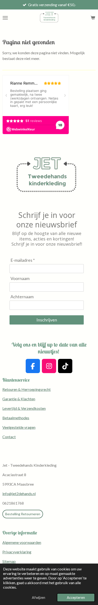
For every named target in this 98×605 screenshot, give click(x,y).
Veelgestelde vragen (18, 427)
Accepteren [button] (76, 598)
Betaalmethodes (15, 417)
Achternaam (22, 296)
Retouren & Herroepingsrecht (26, 389)
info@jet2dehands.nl (19, 493)
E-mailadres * (22, 260)
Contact (9, 436)
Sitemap (9, 561)
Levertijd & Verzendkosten (24, 408)
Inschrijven (46, 319)
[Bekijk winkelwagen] (93, 17)
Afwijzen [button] (38, 598)
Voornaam (19, 278)
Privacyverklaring (16, 552)
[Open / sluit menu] (5, 17)
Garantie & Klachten (18, 399)
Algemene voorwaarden (21, 542)
